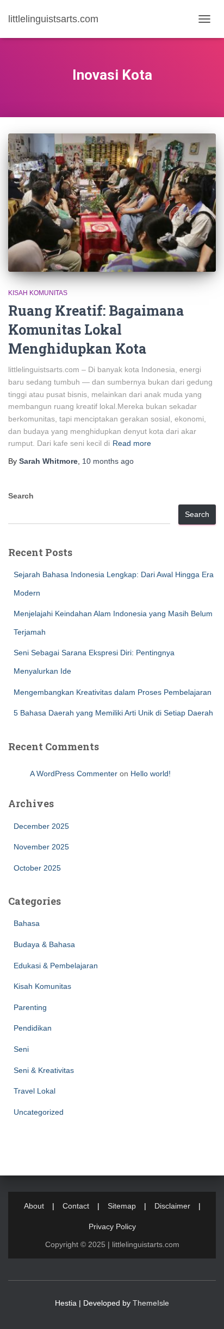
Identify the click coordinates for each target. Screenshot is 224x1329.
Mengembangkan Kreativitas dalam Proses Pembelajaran (112, 692)
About (34, 1206)
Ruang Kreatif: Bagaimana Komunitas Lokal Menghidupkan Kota (96, 329)
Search (21, 495)
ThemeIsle (151, 1303)
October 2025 (37, 868)
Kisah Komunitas (37, 293)
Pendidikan (33, 1028)
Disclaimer (172, 1206)
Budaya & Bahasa (44, 944)
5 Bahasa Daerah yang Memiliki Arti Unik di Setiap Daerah (113, 712)
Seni (21, 1049)
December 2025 (41, 826)
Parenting (30, 1007)
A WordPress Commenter (73, 773)
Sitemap (122, 1206)
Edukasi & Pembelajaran (56, 965)
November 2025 (41, 846)
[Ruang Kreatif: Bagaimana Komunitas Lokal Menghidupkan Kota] (112, 202)
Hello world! (150, 773)
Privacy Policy (112, 1226)
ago (108, 461)
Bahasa (27, 923)
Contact (76, 1206)
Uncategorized (39, 1112)
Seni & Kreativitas (44, 1070)
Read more (132, 443)
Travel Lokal (34, 1091)
